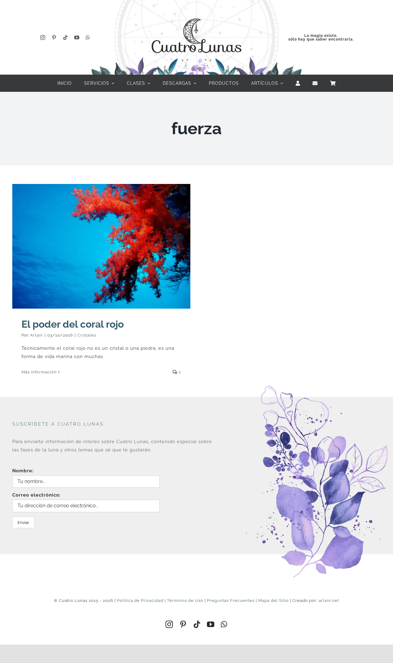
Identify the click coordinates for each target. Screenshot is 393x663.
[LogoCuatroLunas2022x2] (196, 13)
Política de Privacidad (140, 600)
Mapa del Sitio (273, 600)
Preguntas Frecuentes (231, 600)
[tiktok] (65, 37)
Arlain (36, 335)
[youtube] (77, 37)
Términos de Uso (185, 600)
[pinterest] (54, 37)
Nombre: (23, 471)
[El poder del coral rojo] (101, 246)
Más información (39, 372)
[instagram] (42, 37)
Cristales (86, 335)
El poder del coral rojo (72, 324)
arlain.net (329, 600)
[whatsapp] (88, 37)
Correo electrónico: (36, 495)
